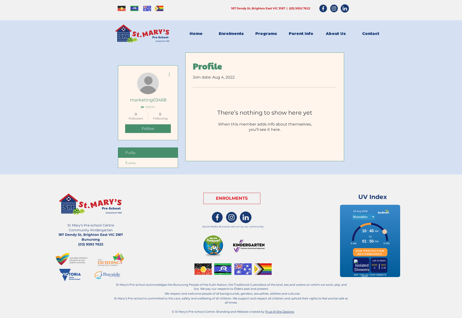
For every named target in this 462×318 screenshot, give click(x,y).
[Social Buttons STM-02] (231, 217)
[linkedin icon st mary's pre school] (345, 8)
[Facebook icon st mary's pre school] (323, 8)
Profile (130, 152)
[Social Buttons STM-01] (217, 217)
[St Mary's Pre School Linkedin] (245, 217)
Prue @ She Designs (279, 311)
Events (130, 163)
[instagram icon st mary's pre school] (334, 8)
